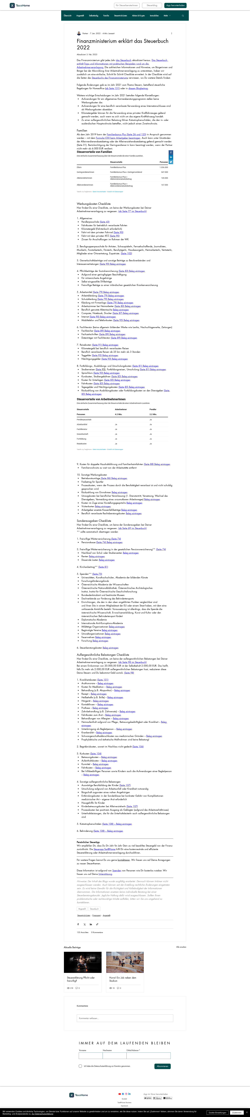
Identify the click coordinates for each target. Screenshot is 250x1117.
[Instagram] (126, 1080)
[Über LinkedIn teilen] (91, 911)
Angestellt (80, 15)
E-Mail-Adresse (132, 1037)
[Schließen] (246, 1112)
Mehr (166, 15)
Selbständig (93, 15)
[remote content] (125, 171)
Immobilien (154, 15)
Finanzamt (96, 902)
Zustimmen (237, 1112)
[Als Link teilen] (97, 911)
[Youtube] (119, 1080)
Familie (106, 15)
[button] (183, 15)
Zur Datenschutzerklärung (42, 1113)
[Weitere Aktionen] (171, 33)
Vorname (82, 1037)
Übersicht (67, 15)
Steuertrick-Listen (120, 15)
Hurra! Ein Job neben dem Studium (122, 966)
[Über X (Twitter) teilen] (84, 911)
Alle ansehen (181, 933)
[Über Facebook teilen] (78, 911)
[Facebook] (123, 1080)
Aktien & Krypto (138, 15)
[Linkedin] (129, 1080)
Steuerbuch (94, 895)
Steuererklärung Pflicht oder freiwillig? (81, 966)
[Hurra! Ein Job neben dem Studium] (125, 949)
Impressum (124, 1092)
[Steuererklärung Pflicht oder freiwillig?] (83, 949)
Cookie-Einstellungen (217, 1112)
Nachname (107, 1037)
